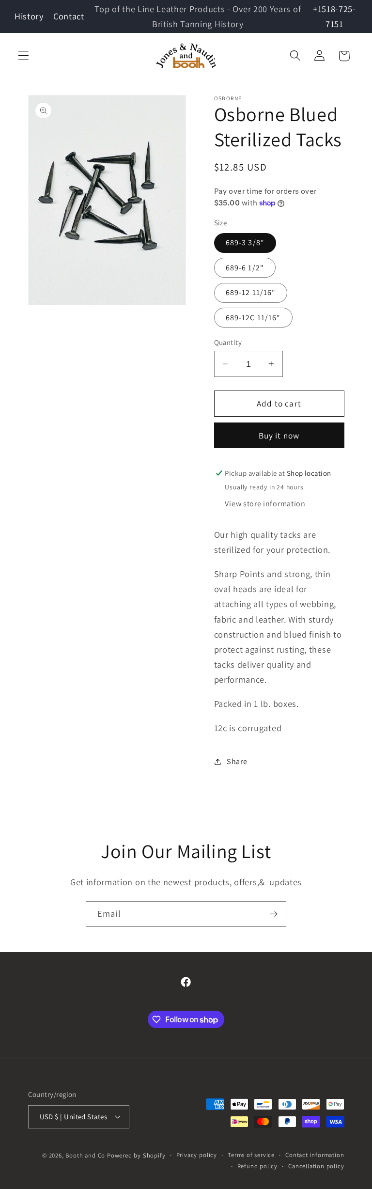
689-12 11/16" (251, 292)
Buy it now (279, 435)
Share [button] (237, 761)
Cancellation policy (316, 1166)
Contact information (314, 1155)
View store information (265, 504)
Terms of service (251, 1155)
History (29, 16)
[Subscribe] (273, 914)
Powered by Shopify (136, 1155)
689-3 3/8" (245, 242)
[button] (23, 56)
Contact (68, 16)
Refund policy (257, 1166)
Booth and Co (85, 1155)
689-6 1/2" (245, 268)
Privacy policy (196, 1155)
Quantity (228, 342)
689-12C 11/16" (253, 318)
